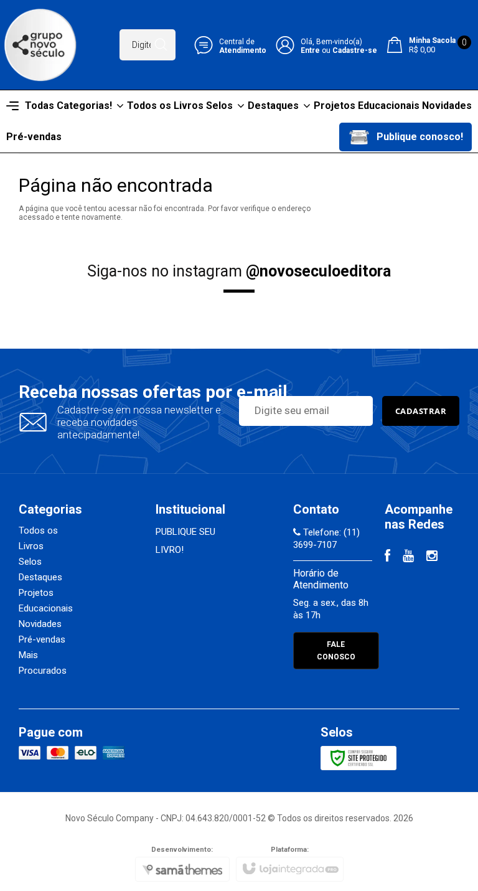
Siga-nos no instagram (239, 271)
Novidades (40, 623)
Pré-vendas (42, 639)
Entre (310, 50)
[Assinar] (421, 411)
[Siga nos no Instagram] (432, 557)
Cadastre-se (354, 50)
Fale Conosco (336, 650)
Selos (30, 561)
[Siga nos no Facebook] (387, 557)
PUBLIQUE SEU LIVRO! (185, 540)
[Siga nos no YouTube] (408, 557)
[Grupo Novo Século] (40, 45)
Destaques (40, 577)
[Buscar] (161, 44)
